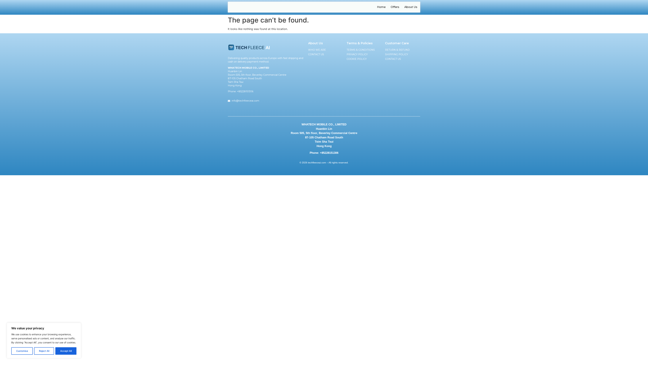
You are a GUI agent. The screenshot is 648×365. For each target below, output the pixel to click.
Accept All (66, 350)
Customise (22, 350)
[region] (44, 340)
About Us (410, 7)
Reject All (44, 350)
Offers (395, 7)
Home (381, 7)
